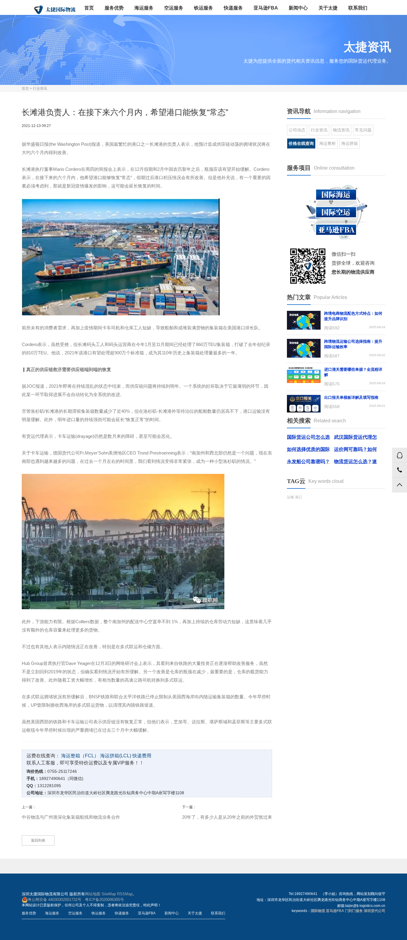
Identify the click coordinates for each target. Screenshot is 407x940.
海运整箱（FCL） (80, 755)
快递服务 (233, 7)
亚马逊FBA (266, 7)
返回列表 (38, 840)
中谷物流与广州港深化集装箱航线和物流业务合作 (71, 817)
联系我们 (357, 7)
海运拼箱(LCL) (115, 755)
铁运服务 (203, 7)
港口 (298, 497)
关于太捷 (328, 7)
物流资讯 (341, 130)
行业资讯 (40, 88)
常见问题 (363, 130)
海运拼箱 (349, 143)
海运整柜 (327, 143)
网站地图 (92, 894)
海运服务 (143, 7)
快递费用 (141, 755)
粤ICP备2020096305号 (104, 899)
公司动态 (297, 130)
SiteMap (109, 894)
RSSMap (125, 894)
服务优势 (114, 7)
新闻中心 (298, 7)
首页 (89, 7)
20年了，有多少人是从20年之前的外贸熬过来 (227, 817)
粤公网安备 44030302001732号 (54, 899)
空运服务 (173, 7)
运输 (290, 497)
